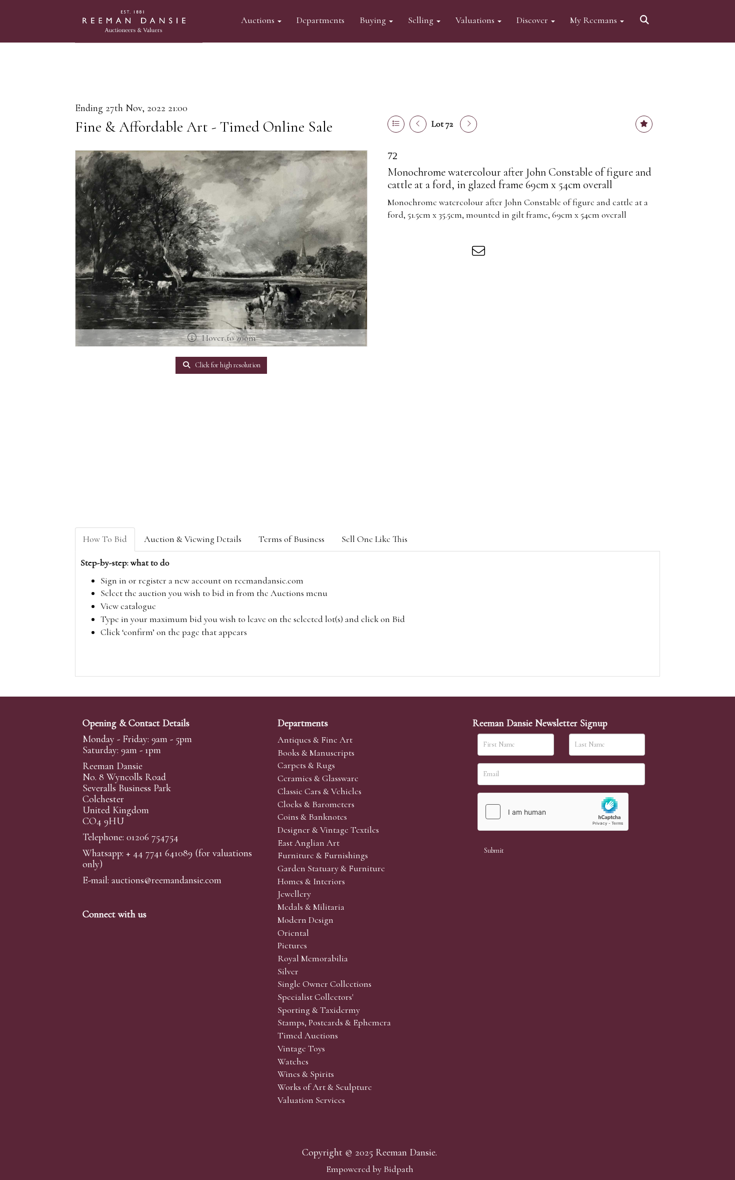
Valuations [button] (476, 20)
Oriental (293, 932)
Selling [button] (422, 20)
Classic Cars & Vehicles (320, 791)
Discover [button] (533, 20)
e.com (167, 880)
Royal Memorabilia (313, 958)
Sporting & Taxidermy (319, 1009)
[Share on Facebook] (397, 252)
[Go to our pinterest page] (133, 931)
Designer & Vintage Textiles (328, 829)
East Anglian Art (309, 842)
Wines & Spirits (306, 1073)
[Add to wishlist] (644, 124)
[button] (646, 16)
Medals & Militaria (311, 906)
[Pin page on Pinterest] (438, 252)
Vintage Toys (301, 1048)
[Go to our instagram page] (459, 252)
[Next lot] (468, 124)
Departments (320, 20)
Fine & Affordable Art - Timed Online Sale (203, 127)
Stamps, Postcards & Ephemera (334, 1022)
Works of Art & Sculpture (325, 1086)
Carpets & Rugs (306, 765)
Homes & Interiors (311, 881)
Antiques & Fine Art (315, 739)
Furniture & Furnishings (323, 855)
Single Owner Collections (325, 983)
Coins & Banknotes (312, 816)
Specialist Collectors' (316, 996)
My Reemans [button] (594, 20)
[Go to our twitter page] (113, 931)
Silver (288, 971)
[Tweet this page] (418, 252)
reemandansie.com (269, 580)
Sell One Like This (375, 538)
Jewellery (294, 893)
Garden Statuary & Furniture (331, 868)
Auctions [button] (258, 20)
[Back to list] (396, 124)
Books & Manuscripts (316, 752)
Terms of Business (291, 538)
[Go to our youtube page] (154, 931)
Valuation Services (311, 1099)
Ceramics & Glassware (318, 778)
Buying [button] (374, 20)
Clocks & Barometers (316, 804)
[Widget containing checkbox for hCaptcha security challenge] (553, 812)
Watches (293, 1061)
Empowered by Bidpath (370, 1168)
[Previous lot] (418, 124)
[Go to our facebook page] (92, 931)
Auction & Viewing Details (193, 538)
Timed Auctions (308, 1035)
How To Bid (105, 538)
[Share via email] (480, 252)
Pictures (292, 945)
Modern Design (306, 919)
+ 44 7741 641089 (159, 853)
